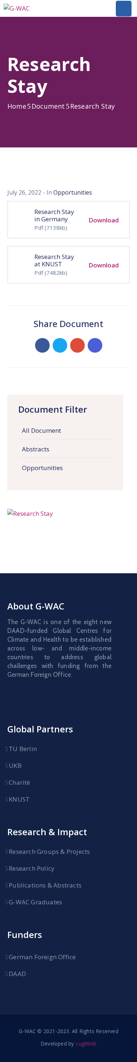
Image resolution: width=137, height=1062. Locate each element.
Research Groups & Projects (49, 851)
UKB (15, 765)
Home (16, 106)
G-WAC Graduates (35, 902)
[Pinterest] (77, 345)
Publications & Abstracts (45, 885)
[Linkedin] (95, 345)
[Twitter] (60, 345)
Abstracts (35, 449)
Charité (19, 782)
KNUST (19, 799)
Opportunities (42, 468)
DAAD (17, 973)
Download (103, 220)
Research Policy (31, 868)
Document (48, 106)
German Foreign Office (42, 957)
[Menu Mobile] (124, 8)
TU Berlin (23, 748)
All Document (41, 430)
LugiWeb (86, 1043)
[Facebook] (42, 345)
